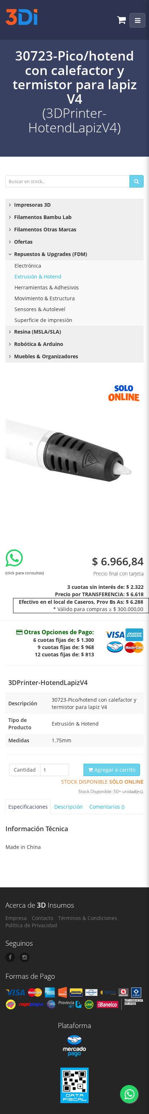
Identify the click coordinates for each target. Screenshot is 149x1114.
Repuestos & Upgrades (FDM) (50, 254)
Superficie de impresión (43, 320)
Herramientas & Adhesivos (46, 287)
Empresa (16, 918)
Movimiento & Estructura (44, 298)
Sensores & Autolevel (39, 309)
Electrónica (27, 265)
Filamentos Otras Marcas (44, 229)
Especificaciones (28, 806)
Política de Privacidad (31, 925)
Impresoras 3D (32, 204)
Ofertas (23, 241)
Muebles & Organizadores (45, 356)
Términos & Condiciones (87, 918)
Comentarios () (106, 806)
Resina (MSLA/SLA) (37, 331)
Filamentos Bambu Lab (42, 217)
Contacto (42, 918)
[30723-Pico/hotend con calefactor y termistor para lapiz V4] (74, 449)
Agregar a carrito (114, 769)
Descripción (68, 806)
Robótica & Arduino (38, 344)
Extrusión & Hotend (37, 276)
